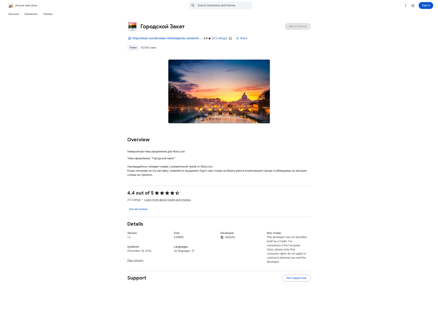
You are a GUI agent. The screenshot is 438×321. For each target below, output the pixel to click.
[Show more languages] (193, 251)
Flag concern (135, 260)
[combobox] (225, 5)
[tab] (14, 14)
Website (230, 237)
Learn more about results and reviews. (167, 200)
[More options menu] (405, 5)
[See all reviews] (138, 209)
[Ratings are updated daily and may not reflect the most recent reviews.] (230, 38)
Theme (133, 47)
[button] (412, 5)
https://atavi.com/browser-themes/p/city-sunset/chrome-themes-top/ (166, 38)
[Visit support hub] (296, 278)
